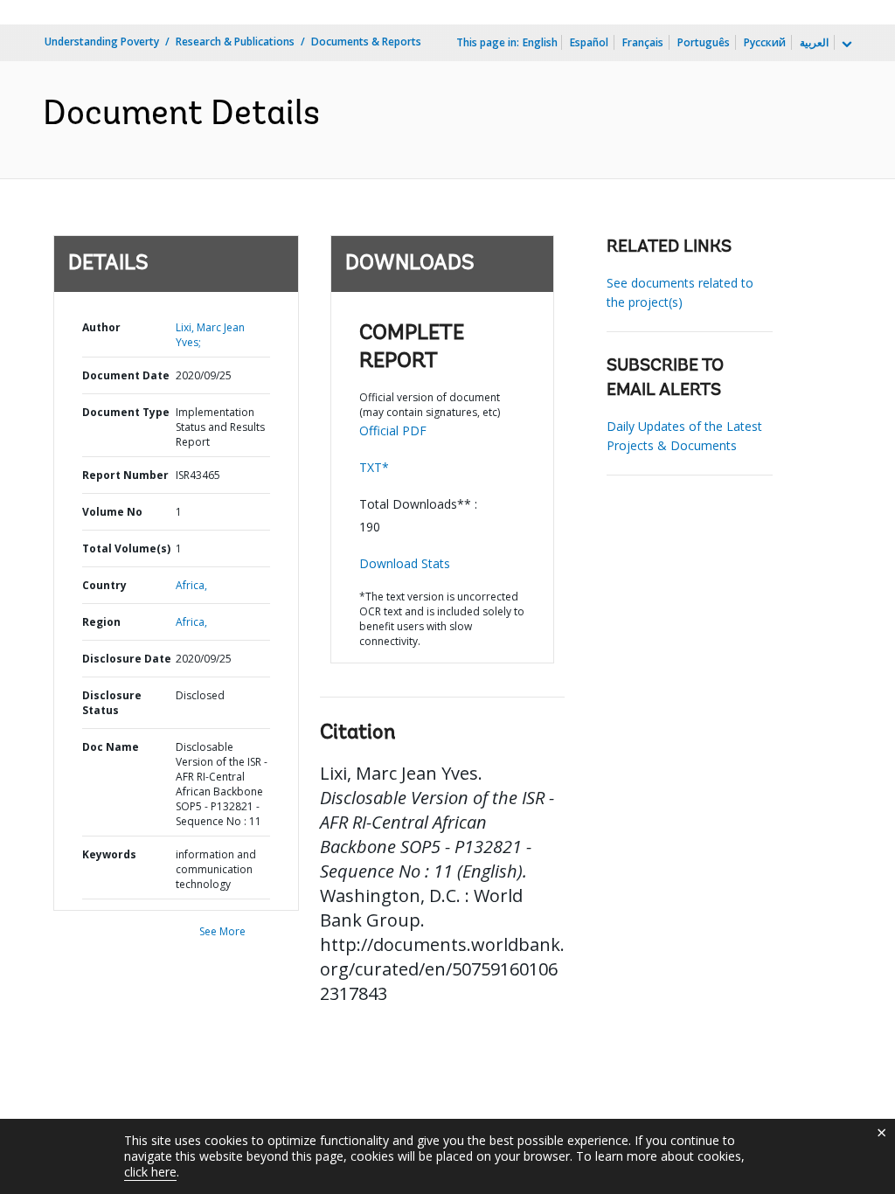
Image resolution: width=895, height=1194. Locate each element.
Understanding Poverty (102, 41)
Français (642, 42)
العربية (814, 42)
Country (104, 585)
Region (101, 621)
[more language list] (845, 44)
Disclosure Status (112, 703)
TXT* (374, 467)
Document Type (126, 412)
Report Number (125, 475)
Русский (765, 42)
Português (703, 42)
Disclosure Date (126, 658)
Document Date (126, 375)
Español (589, 42)
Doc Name (110, 746)
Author (101, 327)
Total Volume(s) (126, 548)
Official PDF (393, 430)
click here (150, 1171)
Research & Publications (235, 41)
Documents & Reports (366, 41)
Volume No (112, 511)
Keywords (109, 854)
